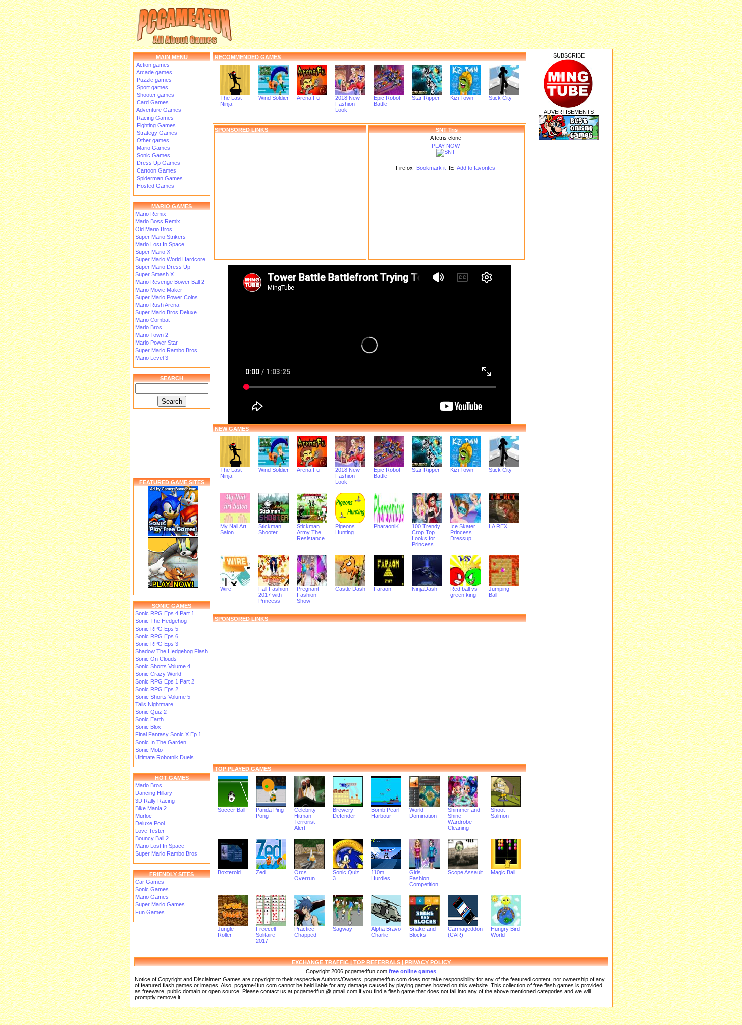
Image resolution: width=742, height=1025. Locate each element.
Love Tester (150, 831)
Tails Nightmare (154, 704)
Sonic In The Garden (160, 742)
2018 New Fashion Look (347, 104)
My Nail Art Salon (233, 529)
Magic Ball (503, 872)
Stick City (500, 98)
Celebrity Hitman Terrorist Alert (305, 819)
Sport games (151, 87)
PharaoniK (386, 526)
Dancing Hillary (153, 793)
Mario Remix (150, 214)
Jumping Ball (499, 592)
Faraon (382, 589)
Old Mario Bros (153, 229)
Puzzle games (153, 80)
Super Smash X (154, 274)
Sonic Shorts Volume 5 (162, 697)
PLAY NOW (446, 146)
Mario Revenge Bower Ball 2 (169, 282)
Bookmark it (431, 168)
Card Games (152, 102)
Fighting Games (155, 125)
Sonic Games (152, 155)
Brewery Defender (344, 813)
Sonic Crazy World (158, 674)
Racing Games (154, 118)
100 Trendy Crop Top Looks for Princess (426, 535)
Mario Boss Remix (157, 221)
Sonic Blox (148, 727)
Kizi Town (461, 98)
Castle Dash (350, 589)
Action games (152, 65)
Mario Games (152, 148)
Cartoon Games (155, 170)
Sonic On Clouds (156, 659)
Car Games (149, 882)
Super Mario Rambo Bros (166, 350)
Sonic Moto (149, 750)
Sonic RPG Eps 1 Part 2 (164, 681)
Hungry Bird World (505, 932)
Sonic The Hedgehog (161, 621)
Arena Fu (308, 98)
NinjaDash (424, 589)
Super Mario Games (160, 904)
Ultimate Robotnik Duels (164, 757)
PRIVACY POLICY (428, 962)
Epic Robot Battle (387, 101)
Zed (261, 872)
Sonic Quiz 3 (346, 875)
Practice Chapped (305, 932)
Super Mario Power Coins (166, 297)
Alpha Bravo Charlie (386, 932)
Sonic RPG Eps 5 (156, 628)
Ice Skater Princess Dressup (462, 532)
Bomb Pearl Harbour (385, 813)
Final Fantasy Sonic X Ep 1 (168, 734)
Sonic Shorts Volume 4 (162, 666)
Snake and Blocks (422, 932)
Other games (152, 140)
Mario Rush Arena (157, 305)
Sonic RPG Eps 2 (156, 689)
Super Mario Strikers (160, 237)
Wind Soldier (273, 98)
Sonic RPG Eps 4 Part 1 (164, 613)
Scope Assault (465, 872)
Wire (225, 589)
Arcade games (153, 72)
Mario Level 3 (151, 358)
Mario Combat (152, 320)
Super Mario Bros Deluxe (166, 312)
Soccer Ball (231, 810)
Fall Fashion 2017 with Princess (273, 595)
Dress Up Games (157, 163)
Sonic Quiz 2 (151, 712)
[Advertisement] (290, 196)
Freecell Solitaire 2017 (266, 935)
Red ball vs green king (464, 592)
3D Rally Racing (155, 801)
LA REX (498, 526)
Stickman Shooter (269, 529)
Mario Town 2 (151, 335)
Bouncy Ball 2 (152, 838)
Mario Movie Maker (158, 290)
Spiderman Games (159, 178)
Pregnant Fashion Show (308, 595)
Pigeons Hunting (345, 529)
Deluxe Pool (150, 823)
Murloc (143, 816)
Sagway (342, 929)
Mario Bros (148, 327)
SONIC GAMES (171, 606)
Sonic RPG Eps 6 (156, 636)
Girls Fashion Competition (423, 878)
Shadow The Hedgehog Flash (171, 651)
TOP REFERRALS (376, 962)
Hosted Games (155, 186)
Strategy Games (156, 133)
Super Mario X (152, 252)
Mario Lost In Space (159, 244)
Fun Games (150, 912)
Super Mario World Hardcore (170, 259)
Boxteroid (229, 872)
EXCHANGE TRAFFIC (320, 962)
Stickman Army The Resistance (311, 532)
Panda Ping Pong (270, 813)
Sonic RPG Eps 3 (156, 644)
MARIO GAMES (171, 206)
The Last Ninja (231, 101)
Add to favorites (476, 168)
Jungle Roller (226, 932)
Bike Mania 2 (151, 808)
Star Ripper (426, 98)
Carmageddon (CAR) (465, 932)
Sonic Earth (149, 719)
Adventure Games (158, 110)
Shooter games (154, 95)
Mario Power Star (156, 342)
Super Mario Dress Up (162, 267)
